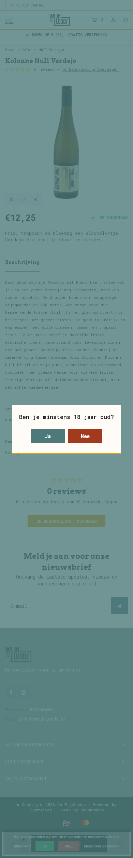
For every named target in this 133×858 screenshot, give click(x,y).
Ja (48, 436)
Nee (85, 436)
